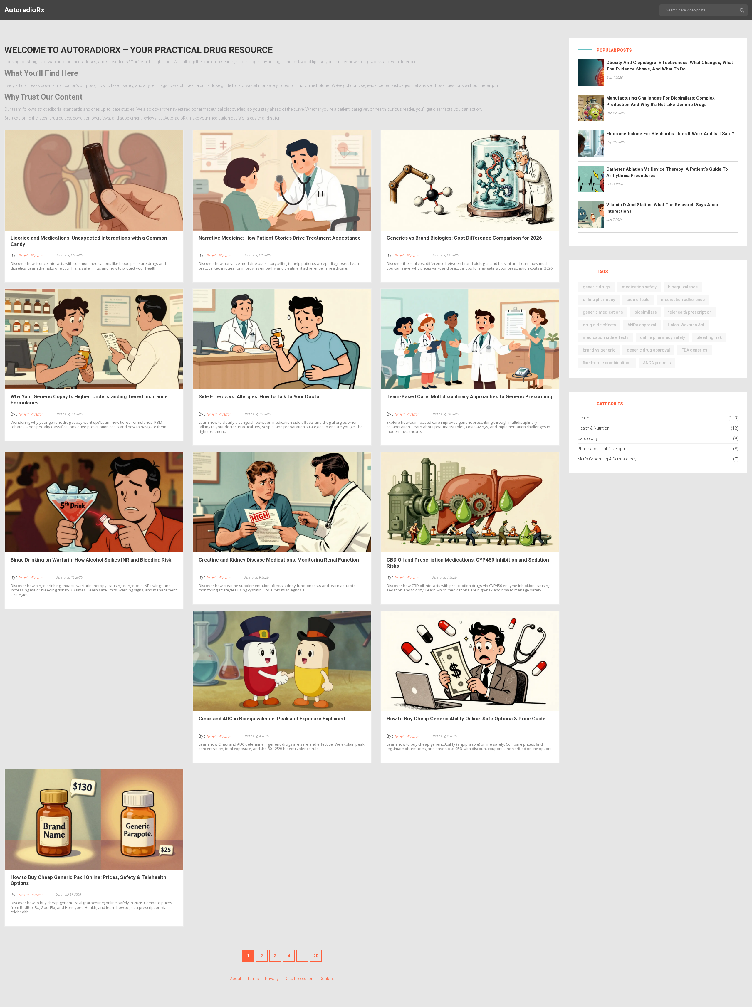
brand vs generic (599, 350)
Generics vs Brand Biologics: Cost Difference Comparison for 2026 (464, 238)
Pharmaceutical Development (605, 448)
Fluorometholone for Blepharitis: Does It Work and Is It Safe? (670, 133)
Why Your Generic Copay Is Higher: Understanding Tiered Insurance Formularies (89, 399)
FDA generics (694, 350)
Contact (326, 978)
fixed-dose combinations (607, 362)
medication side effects (606, 337)
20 (315, 956)
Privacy (272, 978)
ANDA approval (641, 324)
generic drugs (596, 287)
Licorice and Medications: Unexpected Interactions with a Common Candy (89, 241)
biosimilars (645, 312)
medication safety (639, 287)
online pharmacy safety (662, 337)
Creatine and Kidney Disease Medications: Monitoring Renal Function (279, 560)
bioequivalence (683, 287)
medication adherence (683, 299)
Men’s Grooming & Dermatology (607, 459)
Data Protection (299, 978)
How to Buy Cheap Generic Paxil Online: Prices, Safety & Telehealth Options (88, 880)
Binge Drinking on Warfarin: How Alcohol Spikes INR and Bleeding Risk (91, 560)
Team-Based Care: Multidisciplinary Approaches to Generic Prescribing (469, 396)
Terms (253, 978)
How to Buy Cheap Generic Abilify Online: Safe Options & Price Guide (466, 719)
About (235, 978)
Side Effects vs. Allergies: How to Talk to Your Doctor (260, 396)
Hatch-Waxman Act (686, 324)
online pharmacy (599, 299)
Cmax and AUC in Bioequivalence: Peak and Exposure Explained (272, 719)
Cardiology (588, 438)
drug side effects (599, 324)
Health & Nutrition (594, 428)
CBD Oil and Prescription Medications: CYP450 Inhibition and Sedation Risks (468, 563)
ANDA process (657, 362)
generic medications (603, 312)
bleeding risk (709, 337)
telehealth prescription (690, 312)
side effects (638, 299)
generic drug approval (648, 350)
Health (583, 418)
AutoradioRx (24, 10)
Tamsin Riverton (30, 256)
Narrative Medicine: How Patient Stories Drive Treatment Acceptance (280, 238)
